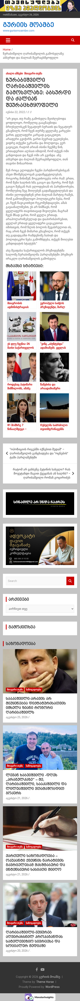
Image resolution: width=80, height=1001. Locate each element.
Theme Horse (45, 982)
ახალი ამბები (14, 73)
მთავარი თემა (33, 73)
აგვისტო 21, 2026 (17, 798)
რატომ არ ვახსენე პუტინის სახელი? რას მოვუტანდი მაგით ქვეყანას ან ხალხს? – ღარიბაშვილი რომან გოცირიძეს (41, 473)
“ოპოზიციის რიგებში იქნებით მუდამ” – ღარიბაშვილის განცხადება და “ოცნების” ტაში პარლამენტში (39, 453)
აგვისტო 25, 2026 (17, 717)
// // (29, 112)
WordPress (52, 987)
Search (70, 581)
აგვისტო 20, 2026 (17, 950)
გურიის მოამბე (28, 24)
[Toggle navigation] (8, 40)
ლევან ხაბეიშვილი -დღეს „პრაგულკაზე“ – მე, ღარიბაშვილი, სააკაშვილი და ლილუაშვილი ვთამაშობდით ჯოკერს (36, 784)
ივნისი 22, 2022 (15, 112)
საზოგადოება (21, 643)
